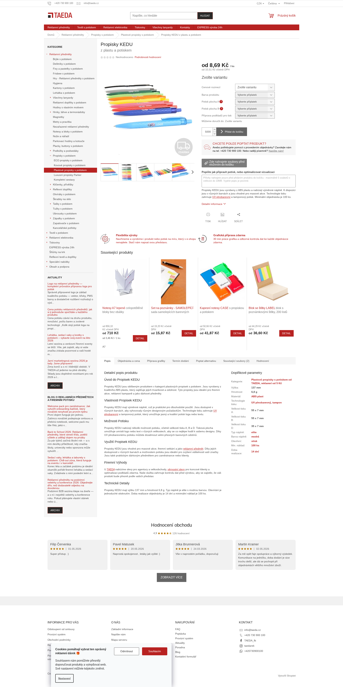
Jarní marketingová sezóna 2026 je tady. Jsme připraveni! (68, 362)
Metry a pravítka (62, 121)
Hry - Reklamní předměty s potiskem (74, 78)
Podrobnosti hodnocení (148, 57)
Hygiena (57, 83)
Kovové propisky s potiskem (70, 165)
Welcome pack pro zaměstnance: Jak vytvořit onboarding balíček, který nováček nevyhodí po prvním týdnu (69, 409)
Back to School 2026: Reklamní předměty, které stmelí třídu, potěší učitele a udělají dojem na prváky (67, 435)
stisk (254, 441)
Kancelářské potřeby (64, 227)
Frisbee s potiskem (64, 73)
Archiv (55, 385)
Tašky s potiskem (62, 203)
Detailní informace (212, 204)
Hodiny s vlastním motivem (68, 107)
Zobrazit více (172, 577)
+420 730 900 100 (254, 635)
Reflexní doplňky (62, 189)
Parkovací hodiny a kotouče (68, 141)
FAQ (177, 629)
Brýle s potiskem (62, 59)
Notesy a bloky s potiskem (68, 131)
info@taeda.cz (252, 629)
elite (254, 432)
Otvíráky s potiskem (64, 194)
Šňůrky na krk (57, 252)
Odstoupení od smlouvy (61, 629)
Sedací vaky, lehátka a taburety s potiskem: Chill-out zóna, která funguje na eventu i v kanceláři (69, 460)
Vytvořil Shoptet (287, 675)
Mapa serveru (119, 639)
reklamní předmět (193, 448)
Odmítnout (126, 651)
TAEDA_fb (250, 640)
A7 (104, 346)
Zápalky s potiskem (64, 218)
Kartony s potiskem (64, 87)
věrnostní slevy (176, 469)
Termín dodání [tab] (180, 360)
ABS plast (257, 396)
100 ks (255, 445)
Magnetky (58, 116)
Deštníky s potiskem (64, 63)
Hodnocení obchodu (171, 525)
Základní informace (122, 629)
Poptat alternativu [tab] (206, 360)
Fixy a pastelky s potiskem (68, 68)
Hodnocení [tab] (263, 360)
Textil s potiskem (58, 232)
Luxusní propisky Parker (67, 175)
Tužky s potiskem (63, 208)
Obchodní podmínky (59, 639)
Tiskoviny (54, 242)
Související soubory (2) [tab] (236, 360)
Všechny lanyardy (63, 97)
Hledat (205, 15)
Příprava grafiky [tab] (156, 360)
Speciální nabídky (59, 261)
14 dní (255, 451)
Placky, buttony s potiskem (68, 145)
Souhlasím (154, 651)
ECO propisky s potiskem (68, 160)
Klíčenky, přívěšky (63, 184)
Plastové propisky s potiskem (70, 170)
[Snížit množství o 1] (214, 134)
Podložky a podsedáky (66, 150)
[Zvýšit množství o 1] (214, 130)
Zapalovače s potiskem (66, 223)
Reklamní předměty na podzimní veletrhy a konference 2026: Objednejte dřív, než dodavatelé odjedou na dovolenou (70, 484)
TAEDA (111, 469)
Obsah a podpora (59, 266)
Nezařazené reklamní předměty (71, 126)
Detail (140, 338)
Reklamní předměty (60, 54)
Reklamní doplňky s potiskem (69, 102)
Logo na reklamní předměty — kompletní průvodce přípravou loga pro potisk (70, 286)
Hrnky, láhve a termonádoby (69, 112)
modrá (255, 436)
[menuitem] (58, 27)
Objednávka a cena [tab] (129, 360)
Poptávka (180, 633)
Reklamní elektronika (61, 237)
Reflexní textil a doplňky (62, 256)
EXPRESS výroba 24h (61, 247)
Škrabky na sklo (62, 199)
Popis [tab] (107, 360)
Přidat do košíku (234, 131)
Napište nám (118, 634)
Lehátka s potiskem (64, 92)
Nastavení (64, 678)
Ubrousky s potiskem (65, 213)
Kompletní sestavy (64, 179)
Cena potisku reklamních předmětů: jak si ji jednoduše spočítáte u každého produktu (70, 312)
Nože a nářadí (61, 136)
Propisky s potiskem (64, 155)
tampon (277, 402)
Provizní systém (57, 634)
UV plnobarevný (221, 196)
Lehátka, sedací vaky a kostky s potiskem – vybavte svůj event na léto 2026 (69, 338)
